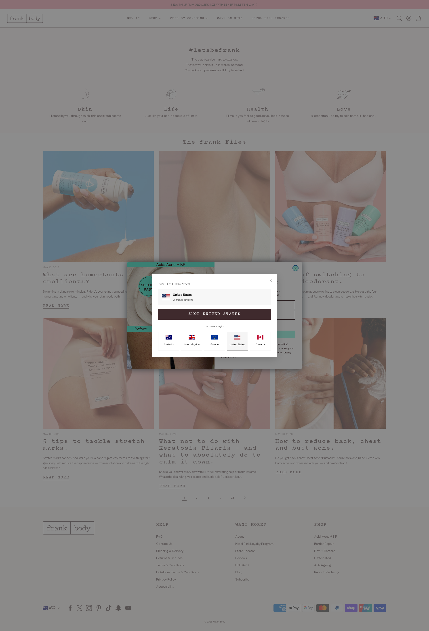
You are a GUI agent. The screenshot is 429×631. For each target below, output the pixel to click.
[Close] (270, 280)
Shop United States (214, 314)
